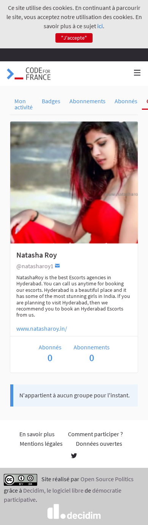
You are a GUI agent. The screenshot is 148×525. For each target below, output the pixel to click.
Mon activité (23, 104)
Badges (51, 101)
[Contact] (57, 265)
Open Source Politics (107, 479)
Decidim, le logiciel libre (53, 490)
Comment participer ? (95, 434)
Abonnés (126, 101)
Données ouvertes (99, 443)
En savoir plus (37, 434)
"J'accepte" (74, 37)
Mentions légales (41, 443)
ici (100, 26)
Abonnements (87, 101)
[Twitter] (74, 456)
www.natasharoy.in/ (41, 328)
